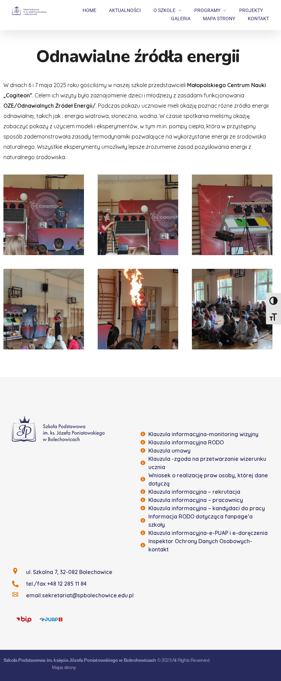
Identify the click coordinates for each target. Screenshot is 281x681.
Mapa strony (64, 667)
